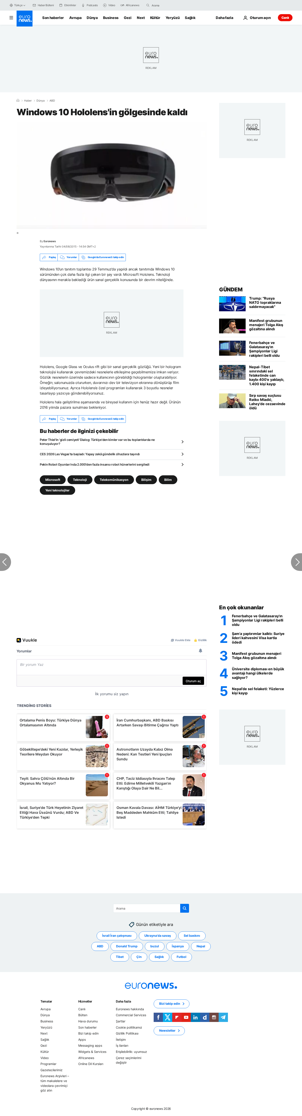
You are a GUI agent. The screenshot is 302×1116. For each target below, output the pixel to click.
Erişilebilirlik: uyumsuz (131, 1052)
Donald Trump (127, 946)
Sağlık (190, 17)
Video (44, 1058)
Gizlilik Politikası (127, 1033)
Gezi (128, 17)
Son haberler (53, 17)
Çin (139, 957)
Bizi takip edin (88, 1033)
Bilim (168, 479)
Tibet (120, 957)
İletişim (121, 1039)
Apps (82, 1039)
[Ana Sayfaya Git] (24, 18)
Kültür (155, 17)
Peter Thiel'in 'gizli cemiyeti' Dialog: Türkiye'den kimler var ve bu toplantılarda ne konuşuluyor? (97, 442)
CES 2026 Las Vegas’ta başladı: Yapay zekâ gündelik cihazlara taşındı (90, 454)
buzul (154, 946)
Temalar (46, 1001)
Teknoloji (80, 479)
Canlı (285, 17)
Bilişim (146, 479)
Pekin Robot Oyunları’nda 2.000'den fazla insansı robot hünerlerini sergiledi (94, 464)
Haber (28, 100)
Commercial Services (131, 1015)
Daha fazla (123, 1001)
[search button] (147, 5)
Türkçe (18, 5)
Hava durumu (88, 1021)
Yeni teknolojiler (57, 490)
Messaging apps (90, 1046)
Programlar (48, 1064)
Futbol (181, 957)
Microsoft (52, 479)
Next (141, 17)
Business (111, 17)
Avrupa (75, 17)
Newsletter (167, 1031)
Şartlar (120, 1021)
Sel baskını (192, 936)
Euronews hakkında (130, 1009)
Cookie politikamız (129, 1027)
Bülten (82, 1015)
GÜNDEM (230, 289)
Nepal (201, 946)
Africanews (86, 1058)
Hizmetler (85, 1001)
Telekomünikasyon (114, 479)
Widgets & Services (92, 1052)
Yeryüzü (173, 17)
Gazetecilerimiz (51, 1070)
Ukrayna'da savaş (157, 936)
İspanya (178, 946)
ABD (52, 100)
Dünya (92, 17)
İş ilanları (122, 1046)
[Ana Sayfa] (18, 100)
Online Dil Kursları (90, 1064)
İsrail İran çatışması (117, 936)
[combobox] (170, 5)
